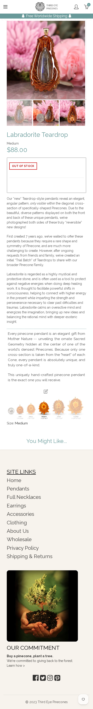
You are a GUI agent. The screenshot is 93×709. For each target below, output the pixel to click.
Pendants (18, 489)
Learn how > (16, 665)
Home (14, 480)
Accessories (20, 514)
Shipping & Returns (29, 556)
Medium (21, 423)
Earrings (16, 506)
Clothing (17, 523)
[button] (36, 678)
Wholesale (19, 539)
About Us (18, 531)
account (76, 6)
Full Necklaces (24, 497)
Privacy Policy (23, 548)
